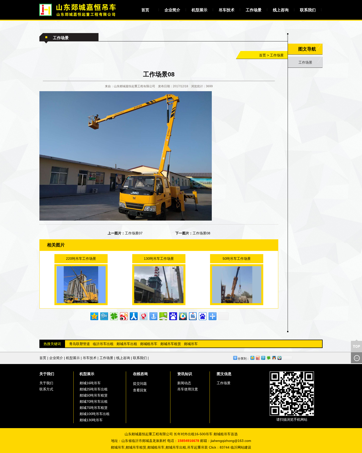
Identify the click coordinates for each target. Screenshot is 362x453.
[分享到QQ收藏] (182, 315)
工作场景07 (134, 233)
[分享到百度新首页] (202, 315)
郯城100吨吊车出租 (95, 414)
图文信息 (224, 374)
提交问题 (140, 383)
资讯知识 (184, 374)
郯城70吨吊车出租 (94, 401)
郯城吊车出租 (126, 344)
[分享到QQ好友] (274, 358)
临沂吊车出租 (103, 344)
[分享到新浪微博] (123, 315)
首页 (145, 10)
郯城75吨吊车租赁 (94, 408)
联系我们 (308, 10)
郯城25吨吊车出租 (94, 389)
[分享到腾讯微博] (103, 315)
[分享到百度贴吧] (192, 315)
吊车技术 (226, 10)
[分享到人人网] (133, 315)
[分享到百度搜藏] (172, 315)
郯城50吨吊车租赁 (94, 395)
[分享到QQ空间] (94, 315)
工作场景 (254, 10)
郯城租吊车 (148, 344)
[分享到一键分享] (153, 315)
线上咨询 (281, 10)
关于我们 (46, 374)
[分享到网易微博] (143, 315)
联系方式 (46, 389)
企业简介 (172, 10)
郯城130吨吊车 (91, 420)
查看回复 (140, 390)
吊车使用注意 (187, 389)
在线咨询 (140, 374)
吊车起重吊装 (197, 447)
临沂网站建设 (240, 447)
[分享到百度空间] (162, 315)
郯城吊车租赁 (170, 344)
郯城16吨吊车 (90, 383)
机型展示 (199, 10)
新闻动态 (184, 383)
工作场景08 (201, 233)
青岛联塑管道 (79, 344)
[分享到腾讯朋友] (113, 315)
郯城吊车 (191, 344)
